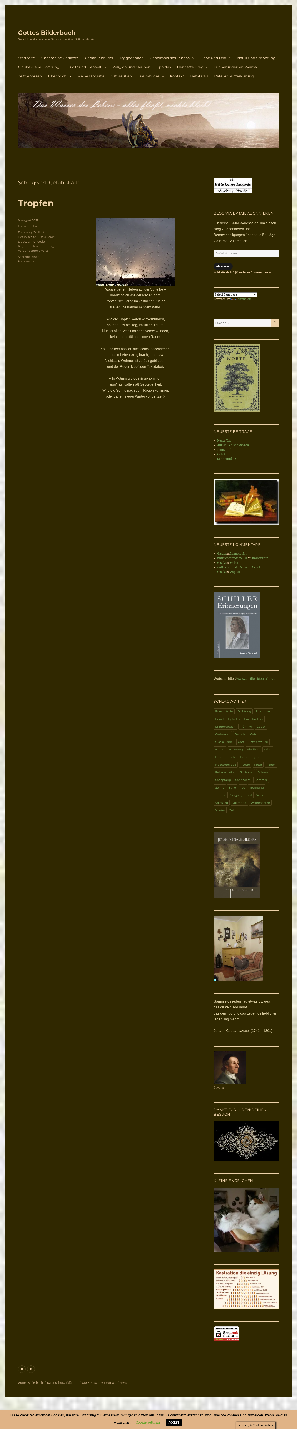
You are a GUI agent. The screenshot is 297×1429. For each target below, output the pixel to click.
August (235, 572)
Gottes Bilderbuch (47, 32)
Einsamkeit (263, 711)
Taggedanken (131, 58)
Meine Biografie (91, 76)
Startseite (26, 58)
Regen (271, 764)
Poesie (40, 241)
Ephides (164, 67)
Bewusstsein (224, 711)
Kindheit (253, 749)
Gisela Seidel (46, 237)
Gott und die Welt (86, 67)
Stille (232, 787)
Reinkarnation (225, 772)
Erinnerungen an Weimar (236, 67)
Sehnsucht (242, 780)
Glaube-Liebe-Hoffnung (38, 67)
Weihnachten (260, 802)
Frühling (246, 726)
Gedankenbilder (99, 58)
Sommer (261, 780)
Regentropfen (28, 246)
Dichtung (25, 232)
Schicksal (246, 772)
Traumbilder (148, 76)
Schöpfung (223, 780)
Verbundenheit (29, 250)
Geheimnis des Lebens (170, 58)
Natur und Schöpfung (256, 58)
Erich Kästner (253, 719)
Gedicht (38, 232)
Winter (220, 810)
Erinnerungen (225, 726)
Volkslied (221, 802)
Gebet (221, 454)
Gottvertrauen (258, 742)
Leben (219, 757)
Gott (241, 742)
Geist (253, 734)
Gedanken (222, 734)
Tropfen (36, 203)
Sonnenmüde (226, 459)
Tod (242, 787)
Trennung (46, 246)
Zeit (232, 810)
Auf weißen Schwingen (233, 445)
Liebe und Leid (213, 58)
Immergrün (225, 450)
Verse (45, 250)
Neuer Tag (224, 441)
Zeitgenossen (30, 76)
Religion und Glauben (131, 67)
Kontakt (177, 76)
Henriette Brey (190, 67)
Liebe (22, 241)
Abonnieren (223, 266)
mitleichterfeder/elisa (232, 558)
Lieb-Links (199, 76)
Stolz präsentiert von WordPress (104, 1383)
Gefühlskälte (27, 237)
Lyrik (30, 241)
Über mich (57, 76)
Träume (220, 795)
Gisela (221, 554)
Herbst (220, 749)
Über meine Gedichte (60, 58)
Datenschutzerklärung (234, 76)
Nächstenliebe (225, 764)
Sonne (219, 787)
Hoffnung (236, 749)
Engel (219, 719)
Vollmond (239, 802)
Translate (245, 299)
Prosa (258, 764)
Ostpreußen (121, 76)
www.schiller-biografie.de (255, 678)
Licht (232, 757)
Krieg (268, 749)
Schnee (263, 772)
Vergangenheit (241, 795)
